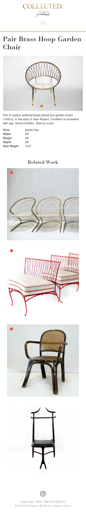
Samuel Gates (62, 506)
